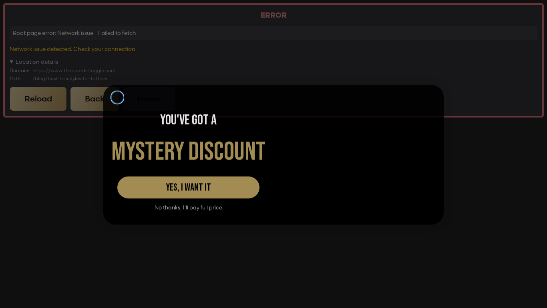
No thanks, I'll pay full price (188, 207)
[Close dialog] (117, 61)
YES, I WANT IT (188, 186)
